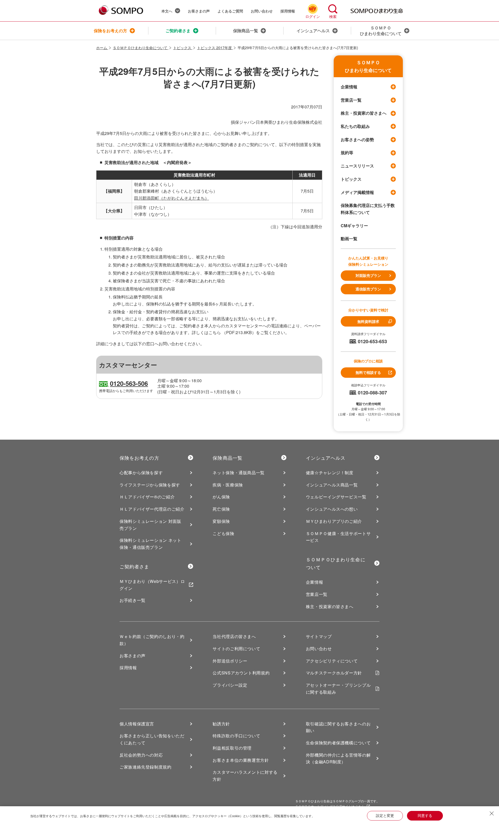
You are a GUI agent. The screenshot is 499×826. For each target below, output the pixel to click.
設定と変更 (385, 816)
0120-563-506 (129, 383)
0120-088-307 (372, 392)
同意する (425, 816)
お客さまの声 (199, 11)
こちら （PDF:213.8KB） (232, 332)
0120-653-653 (372, 341)
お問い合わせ (262, 11)
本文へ (166, 11)
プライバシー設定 (230, 685)
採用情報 (287, 11)
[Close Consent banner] (491, 813)
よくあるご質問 (230, 11)
